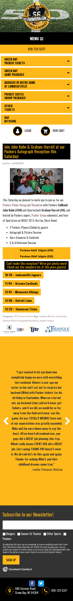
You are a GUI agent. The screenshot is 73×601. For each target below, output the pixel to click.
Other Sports (54, 534)
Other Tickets (9, 108)
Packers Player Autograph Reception (22, 205)
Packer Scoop (39, 215)
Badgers (10, 534)
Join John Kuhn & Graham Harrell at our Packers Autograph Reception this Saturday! (34, 151)
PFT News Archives (24, 316)
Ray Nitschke (10, 120)
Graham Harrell (47, 316)
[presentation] (5, 421)
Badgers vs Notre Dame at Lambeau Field (19, 84)
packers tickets (47, 320)
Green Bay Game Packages (14, 73)
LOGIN (27, 130)
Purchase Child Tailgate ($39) (36, 256)
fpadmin (7, 163)
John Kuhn (61, 316)
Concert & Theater (31, 534)
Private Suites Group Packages (15, 96)
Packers (7, 539)
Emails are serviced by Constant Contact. (46, 551)
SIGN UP (11, 560)
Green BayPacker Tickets (14, 61)
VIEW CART (58, 130)
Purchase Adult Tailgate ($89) (36, 250)
